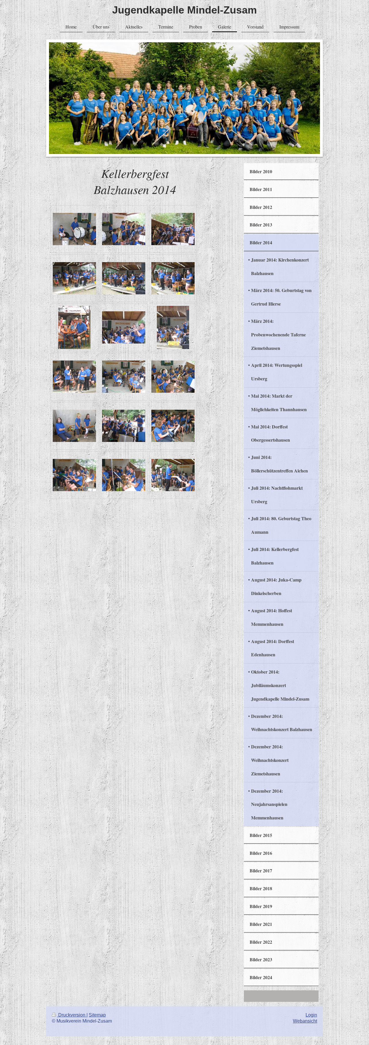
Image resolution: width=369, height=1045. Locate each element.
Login (311, 1014)
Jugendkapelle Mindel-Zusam (184, 10)
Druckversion (71, 1014)
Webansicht (305, 1021)
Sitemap (97, 1014)
